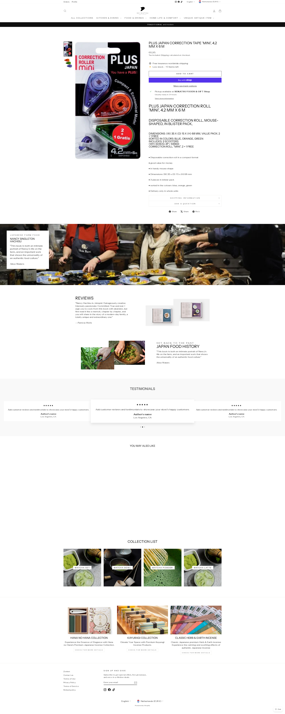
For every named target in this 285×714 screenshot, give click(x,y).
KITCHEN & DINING (108, 18)
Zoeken (66, 671)
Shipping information (185, 198)
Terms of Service (71, 686)
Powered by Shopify (142, 705)
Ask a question (185, 204)
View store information (164, 98)
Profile (74, 2)
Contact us (68, 675)
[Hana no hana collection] (89, 620)
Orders (66, 2)
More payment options (185, 86)
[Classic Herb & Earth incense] (196, 620)
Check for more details (89, 650)
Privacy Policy (69, 682)
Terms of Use (69, 679)
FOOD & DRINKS (135, 18)
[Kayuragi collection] (142, 620)
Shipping (165, 55)
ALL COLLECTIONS (82, 18)
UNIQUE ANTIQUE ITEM (198, 18)
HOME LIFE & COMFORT (164, 18)
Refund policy (69, 690)
